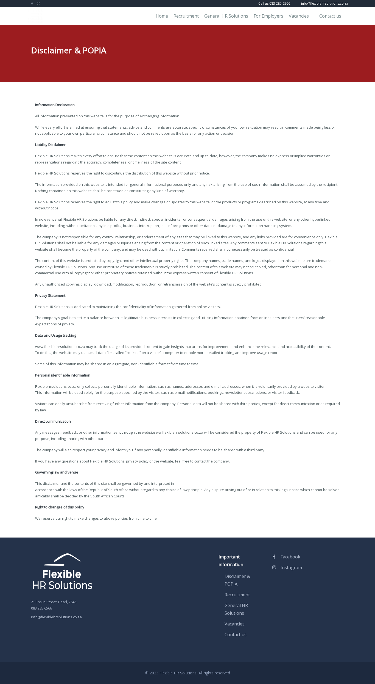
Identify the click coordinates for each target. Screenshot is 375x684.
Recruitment (186, 16)
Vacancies (299, 16)
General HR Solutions (226, 16)
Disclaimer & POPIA (237, 580)
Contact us (330, 16)
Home (162, 16)
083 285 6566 (41, 608)
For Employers (268, 16)
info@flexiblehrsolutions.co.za (56, 616)
